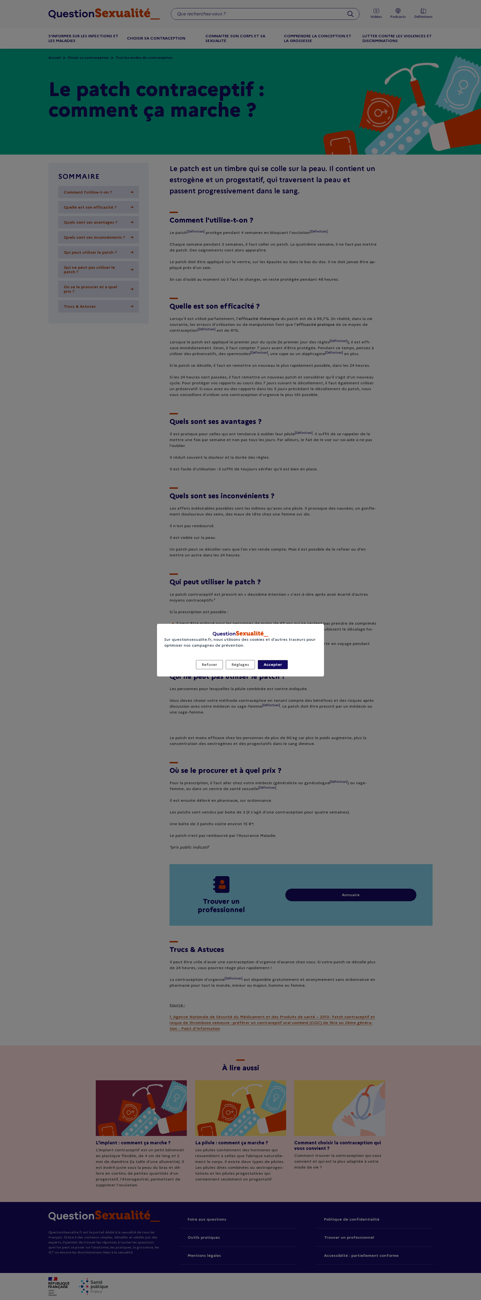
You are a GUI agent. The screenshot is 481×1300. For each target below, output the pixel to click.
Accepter (273, 664)
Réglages (240, 664)
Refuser (209, 664)
